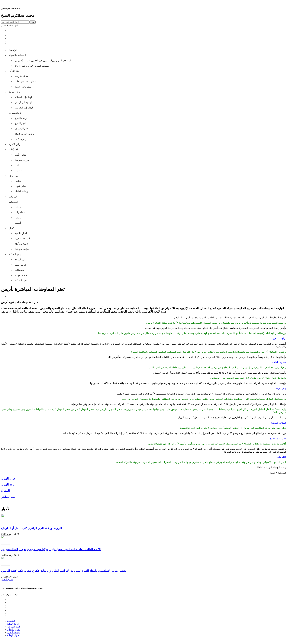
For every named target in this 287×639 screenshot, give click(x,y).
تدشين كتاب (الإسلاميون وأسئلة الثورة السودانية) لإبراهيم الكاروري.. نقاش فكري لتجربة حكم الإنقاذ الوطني (63, 570)
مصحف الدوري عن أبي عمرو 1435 (32, 65)
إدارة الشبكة (15, 254)
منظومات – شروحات (25, 81)
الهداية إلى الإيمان (23, 102)
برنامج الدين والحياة (24, 134)
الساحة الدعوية (22, 238)
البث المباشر (13, 626)
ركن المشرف (15, 113)
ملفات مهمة (21, 275)
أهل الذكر (13, 175)
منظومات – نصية (23, 86)
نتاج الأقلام (14, 149)
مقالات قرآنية (21, 76)
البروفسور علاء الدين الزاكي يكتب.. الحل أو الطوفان (31, 528)
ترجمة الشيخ (21, 118)
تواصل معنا (20, 264)
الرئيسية (13, 50)
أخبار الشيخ (20, 123)
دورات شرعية (22, 160)
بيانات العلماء (21, 191)
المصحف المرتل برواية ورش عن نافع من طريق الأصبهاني (43, 60)
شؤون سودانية (22, 249)
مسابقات (19, 270)
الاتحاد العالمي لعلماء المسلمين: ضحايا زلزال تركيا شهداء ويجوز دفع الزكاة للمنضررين (51, 549)
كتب (17, 165)
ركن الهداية (14, 92)
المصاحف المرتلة (17, 55)
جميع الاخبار (7, 579)
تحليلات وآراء (21, 244)
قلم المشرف (21, 128)
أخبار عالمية (21, 233)
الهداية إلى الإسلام (23, 97)
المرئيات (13, 196)
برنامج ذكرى (21, 139)
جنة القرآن (14, 71)
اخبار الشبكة (21, 280)
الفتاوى (18, 181)
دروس (18, 217)
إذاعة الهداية (13, 624)
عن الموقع (20, 259)
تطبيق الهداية (13, 629)
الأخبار (12, 228)
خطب (18, 207)
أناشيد (18, 223)
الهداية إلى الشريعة (24, 107)
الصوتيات (13, 202)
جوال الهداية (13, 635)
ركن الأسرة (14, 144)
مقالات (18, 170)
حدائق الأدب (21, 155)
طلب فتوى (20, 186)
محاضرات (20, 212)
